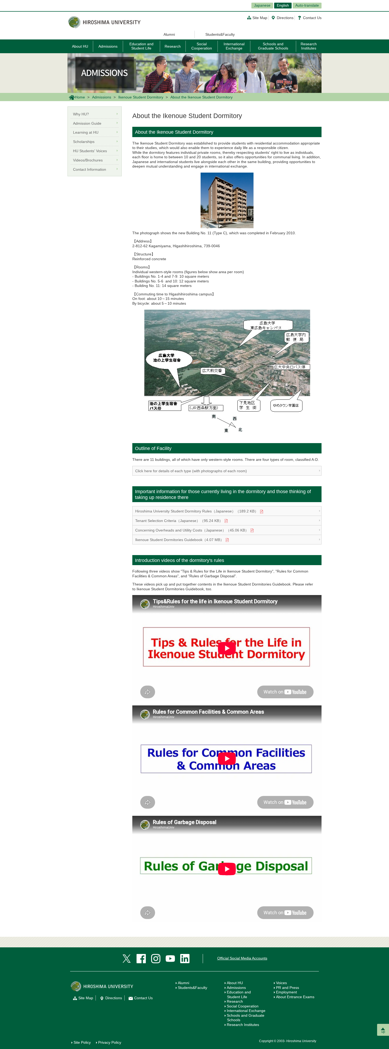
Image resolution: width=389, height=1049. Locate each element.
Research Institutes (309, 46)
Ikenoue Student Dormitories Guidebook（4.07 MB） (179, 540)
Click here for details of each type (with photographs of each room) (191, 471)
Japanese (262, 5)
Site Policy (82, 1042)
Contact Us (312, 18)
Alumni (169, 34)
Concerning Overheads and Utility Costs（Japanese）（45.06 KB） (192, 530)
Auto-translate (307, 5)
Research (173, 46)
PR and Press (287, 987)
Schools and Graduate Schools (273, 46)
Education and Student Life (141, 46)
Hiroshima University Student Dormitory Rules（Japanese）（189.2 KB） (196, 511)
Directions (285, 18)
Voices (281, 983)
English (283, 5)
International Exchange (234, 46)
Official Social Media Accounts (242, 958)
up (383, 1032)
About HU (80, 46)
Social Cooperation (201, 46)
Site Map (259, 18)
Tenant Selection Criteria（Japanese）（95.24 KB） (179, 521)
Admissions (107, 46)
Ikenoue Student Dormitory (140, 97)
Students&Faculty (220, 34)
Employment (286, 992)
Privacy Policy (109, 1042)
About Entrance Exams (295, 997)
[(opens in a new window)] (126, 958)
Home (80, 97)
